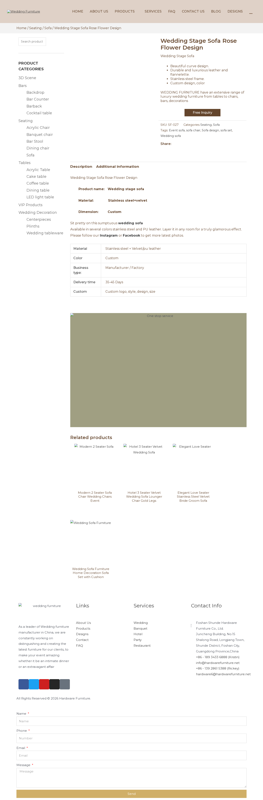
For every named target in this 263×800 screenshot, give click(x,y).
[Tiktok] (65, 684)
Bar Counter (38, 99)
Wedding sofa (170, 136)
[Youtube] (44, 684)
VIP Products (30, 205)
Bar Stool (35, 141)
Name (21, 714)
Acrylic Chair (38, 127)
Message (23, 765)
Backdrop (35, 92)
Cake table (36, 176)
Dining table (38, 190)
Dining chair (38, 148)
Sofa (48, 28)
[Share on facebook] (160, 151)
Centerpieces (39, 219)
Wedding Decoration (37, 212)
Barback (34, 106)
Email (21, 748)
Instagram (109, 235)
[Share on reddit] (175, 151)
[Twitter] (34, 684)
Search (55, 41)
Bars (22, 85)
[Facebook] (23, 684)
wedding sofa (130, 223)
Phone (22, 731)
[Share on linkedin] (170, 151)
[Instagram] (54, 684)
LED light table (40, 197)
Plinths (33, 226)
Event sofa (177, 130)
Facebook (131, 235)
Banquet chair (40, 134)
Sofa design (210, 130)
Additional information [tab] (117, 166)
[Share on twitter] (163, 151)
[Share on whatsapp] (165, 151)
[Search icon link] (251, 11)
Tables (24, 163)
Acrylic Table (38, 170)
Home (21, 28)
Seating (35, 28)
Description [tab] (81, 166)
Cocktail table (39, 113)
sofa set (226, 130)
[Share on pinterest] (168, 151)
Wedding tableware (45, 233)
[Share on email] (173, 151)
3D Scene (27, 78)
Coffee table (38, 183)
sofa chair (193, 130)
